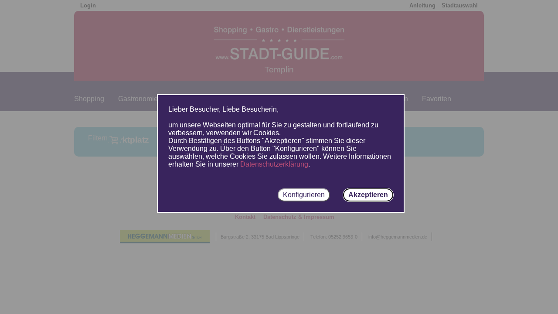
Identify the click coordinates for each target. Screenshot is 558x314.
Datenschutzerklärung (274, 164)
